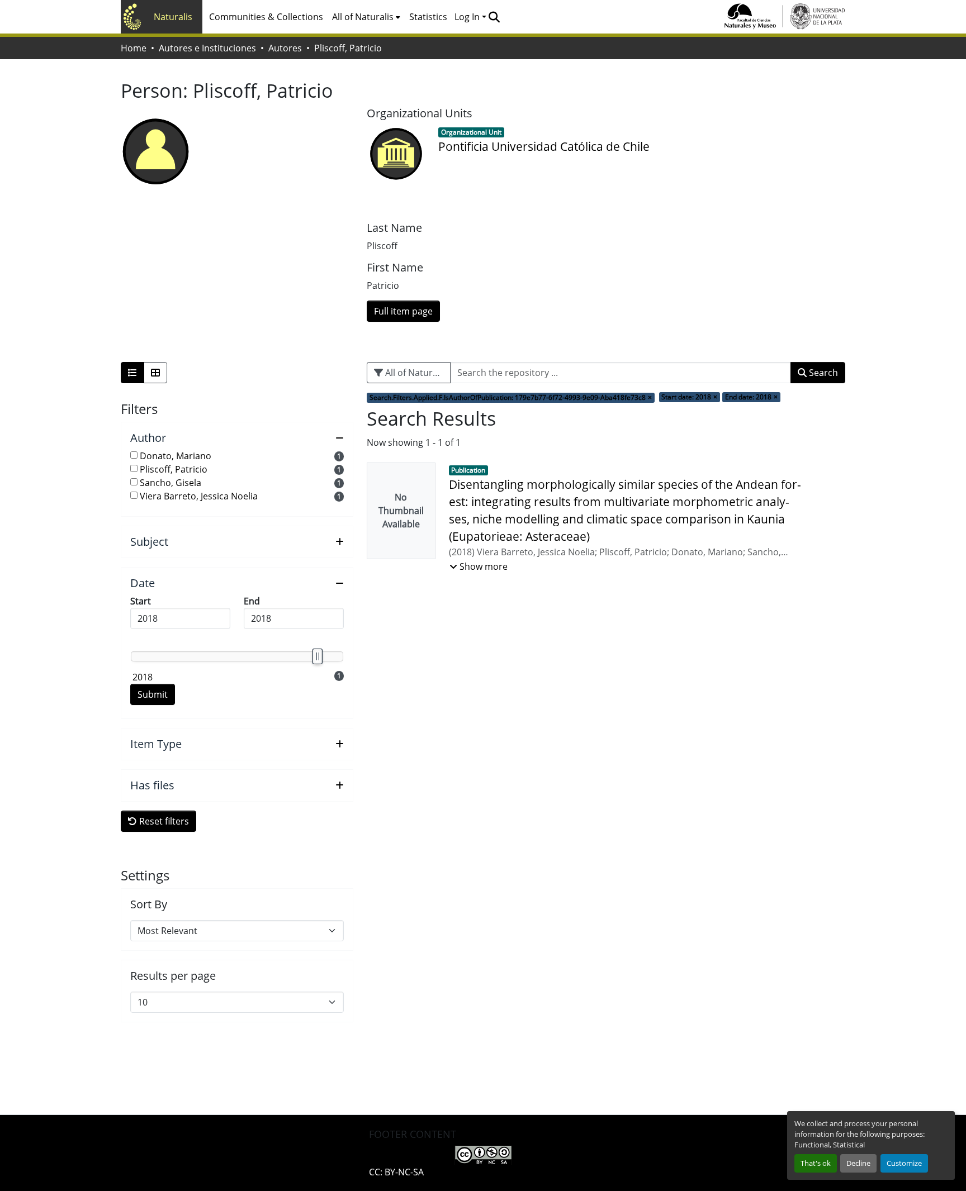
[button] (494, 16)
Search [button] (822, 372)
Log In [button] (468, 17)
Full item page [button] (403, 311)
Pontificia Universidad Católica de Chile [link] (544, 146)
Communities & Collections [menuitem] (266, 17)
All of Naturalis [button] (363, 17)
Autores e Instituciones (207, 48)
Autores (285, 48)
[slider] (317, 656)
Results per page (173, 976)
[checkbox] (134, 455)
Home (133, 48)
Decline (858, 1163)
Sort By (148, 904)
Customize (904, 1163)
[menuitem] (366, 17)
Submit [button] (153, 694)
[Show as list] (132, 372)
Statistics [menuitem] (428, 17)
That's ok (816, 1163)
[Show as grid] (155, 372)
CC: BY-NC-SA (396, 1172)
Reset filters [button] (163, 821)
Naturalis (173, 17)
